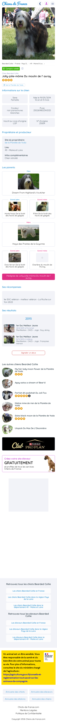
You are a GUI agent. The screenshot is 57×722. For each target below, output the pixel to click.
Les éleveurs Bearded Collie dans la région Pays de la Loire (28, 630)
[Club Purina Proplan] (28, 443)
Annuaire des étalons (15, 699)
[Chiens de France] (14, 4)
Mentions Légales (28, 710)
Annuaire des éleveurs (41, 691)
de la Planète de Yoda (14, 85)
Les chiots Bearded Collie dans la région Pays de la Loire (28, 598)
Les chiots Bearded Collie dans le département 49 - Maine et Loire (28, 606)
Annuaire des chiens (41, 699)
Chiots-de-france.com (28, 707)
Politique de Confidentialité (28, 713)
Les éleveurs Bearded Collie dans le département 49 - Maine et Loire (28, 638)
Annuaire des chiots (15, 691)
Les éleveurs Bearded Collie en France (28, 623)
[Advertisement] (28, 495)
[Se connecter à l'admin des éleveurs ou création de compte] (46, 3)
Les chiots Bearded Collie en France (28, 591)
